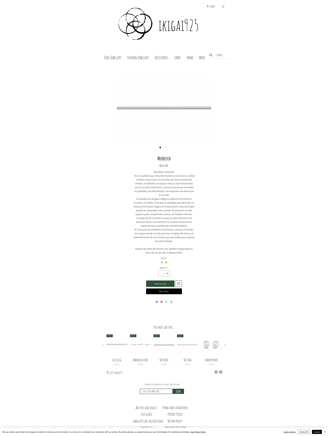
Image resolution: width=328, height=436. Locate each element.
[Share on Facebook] (156, 301)
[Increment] (167, 273)
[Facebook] (216, 372)
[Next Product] (225, 344)
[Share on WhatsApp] (166, 301)
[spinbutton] (164, 273)
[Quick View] (211, 344)
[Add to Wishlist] (179, 284)
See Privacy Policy (198, 432)
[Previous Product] (102, 344)
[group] (164, 350)
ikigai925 (178, 25)
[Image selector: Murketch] (160, 147)
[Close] (324, 432)
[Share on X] (171, 301)
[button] (223, 6)
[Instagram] (220, 372)
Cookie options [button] (290, 432)
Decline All (304, 432)
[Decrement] (160, 273)
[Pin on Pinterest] (161, 301)
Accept (317, 432)
